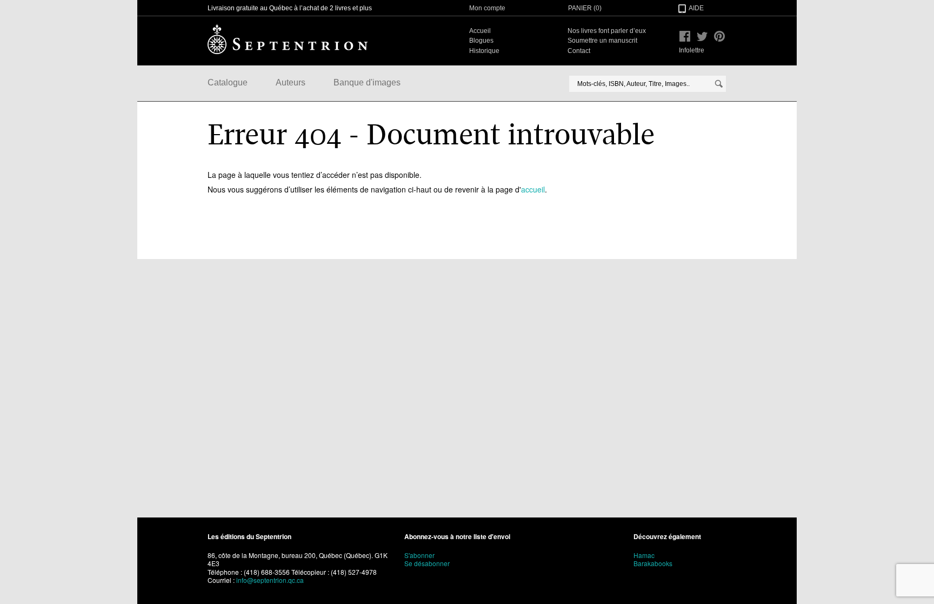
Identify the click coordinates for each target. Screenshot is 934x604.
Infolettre (691, 50)
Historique (484, 51)
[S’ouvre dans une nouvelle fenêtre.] (684, 36)
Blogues (481, 40)
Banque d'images (367, 82)
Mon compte (487, 8)
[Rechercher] (719, 83)
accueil (533, 189)
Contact (579, 51)
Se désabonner (427, 563)
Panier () (585, 8)
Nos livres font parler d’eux (607, 31)
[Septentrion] (288, 39)
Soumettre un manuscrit (602, 40)
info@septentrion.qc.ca (270, 580)
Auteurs (290, 82)
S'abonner (419, 555)
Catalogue (228, 82)
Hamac (644, 555)
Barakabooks (652, 563)
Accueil (480, 31)
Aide (696, 8)
